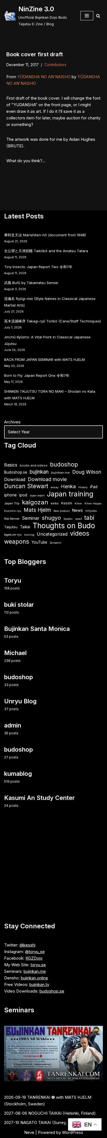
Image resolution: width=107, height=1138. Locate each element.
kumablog (18, 773)
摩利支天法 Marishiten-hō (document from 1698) (45, 235)
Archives (12, 422)
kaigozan (35, 502)
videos (79, 533)
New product (61, 510)
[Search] (98, 16)
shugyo (51, 518)
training (29, 534)
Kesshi (66, 503)
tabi (89, 517)
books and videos (33, 465)
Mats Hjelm (37, 510)
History (83, 487)
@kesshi (27, 945)
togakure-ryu (13, 534)
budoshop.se (52, 991)
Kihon (78, 503)
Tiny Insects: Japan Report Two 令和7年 (38, 267)
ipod (23, 495)
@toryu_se (35, 951)
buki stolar (19, 604)
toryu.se (38, 964)
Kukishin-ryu (12, 510)
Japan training (70, 494)
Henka (68, 486)
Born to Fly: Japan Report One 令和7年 (36, 375)
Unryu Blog (20, 701)
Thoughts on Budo (64, 525)
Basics (10, 465)
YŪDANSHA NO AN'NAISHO (44, 76)
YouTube (39, 542)
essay (54, 487)
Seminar (31, 518)
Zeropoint (55, 542)
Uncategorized (52, 534)
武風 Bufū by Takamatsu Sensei (31, 282)
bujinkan (39, 472)
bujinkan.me (60, 472)
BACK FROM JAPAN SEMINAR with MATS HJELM (44, 359)
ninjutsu (91, 510)
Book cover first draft (34, 54)
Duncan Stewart (26, 486)
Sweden (68, 519)
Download (14, 479)
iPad (93, 487)
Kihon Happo (93, 503)
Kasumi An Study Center (39, 797)
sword (78, 519)
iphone (10, 495)
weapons (16, 541)
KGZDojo (34, 958)
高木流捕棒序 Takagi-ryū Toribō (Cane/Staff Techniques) (52, 321)
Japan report (37, 495)
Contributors (55, 65)
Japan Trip (11, 503)
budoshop (64, 464)
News (77, 510)
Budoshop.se (15, 472)
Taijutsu (11, 527)
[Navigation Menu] (86, 15)
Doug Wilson (86, 472)
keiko (55, 503)
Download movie (47, 479)
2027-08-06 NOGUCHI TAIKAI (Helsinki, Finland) (50, 1113)
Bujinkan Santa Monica (37, 628)
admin (12, 725)
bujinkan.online (34, 977)
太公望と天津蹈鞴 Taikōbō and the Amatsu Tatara (46, 251)
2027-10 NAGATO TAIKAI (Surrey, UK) (39, 1122)
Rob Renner (11, 518)
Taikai (25, 527)
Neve (29, 1132)
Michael (15, 652)
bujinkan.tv (39, 984)
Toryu (12, 580)
